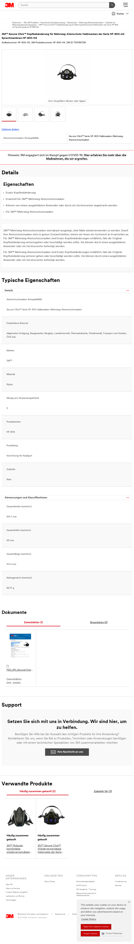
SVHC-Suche (81, 885)
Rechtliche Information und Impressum (33, 914)
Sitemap (118, 885)
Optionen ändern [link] (10, 129)
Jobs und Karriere (13, 888)
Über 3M (9, 885)
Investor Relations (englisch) (17, 892)
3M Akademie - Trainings (86, 889)
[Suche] (112, 5)
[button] (112, 933)
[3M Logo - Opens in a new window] (9, 5)
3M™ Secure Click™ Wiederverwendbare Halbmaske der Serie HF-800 (49, 849)
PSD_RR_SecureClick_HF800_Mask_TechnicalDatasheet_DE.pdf (20, 670)
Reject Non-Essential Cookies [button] (96, 927)
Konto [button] (120, 14)
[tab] (33, 622)
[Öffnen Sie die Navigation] (125, 6)
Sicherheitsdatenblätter (85, 882)
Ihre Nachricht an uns (70, 752)
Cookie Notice (88, 919)
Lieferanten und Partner (15, 896)
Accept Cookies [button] (90, 934)
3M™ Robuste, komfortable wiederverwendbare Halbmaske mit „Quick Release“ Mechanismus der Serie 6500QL (20, 849)
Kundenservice (121, 882)
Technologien (11, 900)
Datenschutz (60, 914)
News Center (49, 882)
